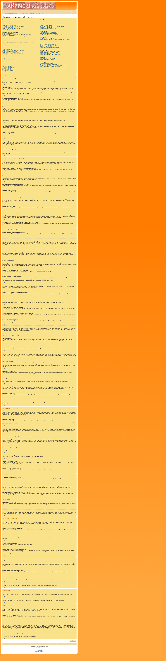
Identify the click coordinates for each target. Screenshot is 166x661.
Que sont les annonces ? (6, 68)
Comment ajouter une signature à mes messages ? (11, 48)
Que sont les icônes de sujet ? (7, 71)
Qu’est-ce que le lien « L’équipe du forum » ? (48, 28)
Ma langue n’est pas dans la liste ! (8, 37)
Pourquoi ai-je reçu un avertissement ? (9, 54)
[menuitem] (3, 11)
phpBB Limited (32, 609)
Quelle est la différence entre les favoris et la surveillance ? (50, 51)
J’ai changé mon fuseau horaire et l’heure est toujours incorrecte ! (13, 36)
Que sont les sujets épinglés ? (7, 69)
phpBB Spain (40, 647)
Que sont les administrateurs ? (45, 20)
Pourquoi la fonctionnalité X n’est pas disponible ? (49, 64)
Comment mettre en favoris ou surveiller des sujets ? (49, 52)
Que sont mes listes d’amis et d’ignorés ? (47, 38)
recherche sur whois (6, 625)
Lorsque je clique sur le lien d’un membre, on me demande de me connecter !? (17, 42)
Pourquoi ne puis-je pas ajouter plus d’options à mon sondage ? (13, 50)
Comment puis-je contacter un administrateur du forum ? (50, 66)
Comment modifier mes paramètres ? (8, 33)
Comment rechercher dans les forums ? (47, 43)
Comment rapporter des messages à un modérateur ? (11, 55)
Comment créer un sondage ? (7, 49)
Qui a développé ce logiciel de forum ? (46, 63)
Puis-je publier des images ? (7, 66)
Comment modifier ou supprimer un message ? (10, 47)
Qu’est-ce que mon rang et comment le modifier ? (11, 41)
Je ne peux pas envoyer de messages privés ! (48, 32)
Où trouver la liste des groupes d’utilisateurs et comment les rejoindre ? (52, 24)
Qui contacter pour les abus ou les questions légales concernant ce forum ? (53, 65)
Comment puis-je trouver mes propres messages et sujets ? (50, 47)
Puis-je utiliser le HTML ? (6, 64)
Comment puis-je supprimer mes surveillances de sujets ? (50, 54)
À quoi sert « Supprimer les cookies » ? (9, 29)
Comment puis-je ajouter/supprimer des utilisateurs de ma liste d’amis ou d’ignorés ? (55, 39)
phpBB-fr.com (41, 648)
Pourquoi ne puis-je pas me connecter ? (9, 25)
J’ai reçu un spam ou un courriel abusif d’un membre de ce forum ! (51, 34)
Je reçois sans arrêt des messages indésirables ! (48, 33)
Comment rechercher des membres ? (46, 46)
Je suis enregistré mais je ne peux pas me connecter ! (11, 24)
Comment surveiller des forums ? (45, 53)
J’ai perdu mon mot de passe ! (7, 27)
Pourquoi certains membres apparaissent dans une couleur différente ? (52, 26)
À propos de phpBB (30, 610)
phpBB (67, 192)
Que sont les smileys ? (6, 65)
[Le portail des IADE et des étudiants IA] (29, 5)
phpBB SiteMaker (39, 650)
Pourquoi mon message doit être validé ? (9, 58)
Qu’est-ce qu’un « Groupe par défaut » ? (47, 27)
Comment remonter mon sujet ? (8, 59)
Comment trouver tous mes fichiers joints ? (47, 59)
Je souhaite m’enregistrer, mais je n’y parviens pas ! (11, 23)
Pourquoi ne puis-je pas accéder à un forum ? (10, 52)
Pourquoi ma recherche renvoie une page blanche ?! (49, 45)
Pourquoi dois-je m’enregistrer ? (8, 20)
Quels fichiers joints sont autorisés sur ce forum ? (48, 58)
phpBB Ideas (59, 616)
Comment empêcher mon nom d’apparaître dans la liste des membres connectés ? (17, 34)
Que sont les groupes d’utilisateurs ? (46, 23)
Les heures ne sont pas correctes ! (8, 35)
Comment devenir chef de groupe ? (46, 25)
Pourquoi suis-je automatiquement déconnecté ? (11, 28)
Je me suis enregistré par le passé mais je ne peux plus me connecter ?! (15, 26)
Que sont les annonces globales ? (8, 67)
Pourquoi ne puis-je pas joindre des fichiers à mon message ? (13, 53)
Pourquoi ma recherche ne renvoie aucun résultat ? (49, 44)
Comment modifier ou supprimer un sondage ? (10, 51)
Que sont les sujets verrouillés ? (8, 70)
